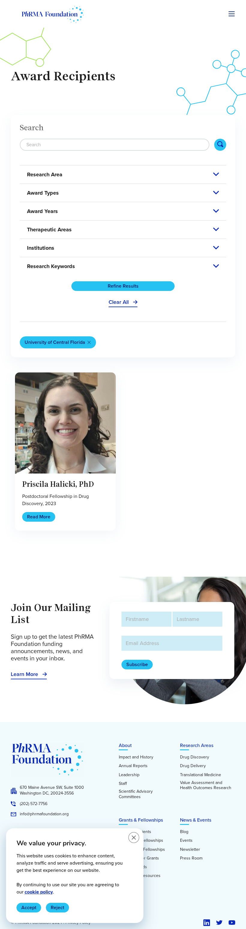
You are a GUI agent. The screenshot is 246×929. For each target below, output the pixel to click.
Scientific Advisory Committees (136, 794)
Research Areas (196, 745)
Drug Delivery (193, 766)
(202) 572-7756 (33, 804)
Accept (28, 907)
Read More (38, 516)
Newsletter (190, 849)
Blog (184, 832)
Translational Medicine (200, 775)
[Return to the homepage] (53, 14)
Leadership (129, 775)
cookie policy (39, 891)
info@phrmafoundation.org (44, 814)
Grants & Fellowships (141, 819)
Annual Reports (133, 766)
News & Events (195, 819)
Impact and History (136, 757)
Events (186, 840)
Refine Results (123, 285)
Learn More (24, 674)
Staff (123, 783)
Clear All (119, 302)
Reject (57, 907)
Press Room (191, 858)
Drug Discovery (194, 757)
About (125, 745)
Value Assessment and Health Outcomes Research (205, 785)
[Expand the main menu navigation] (231, 13)
